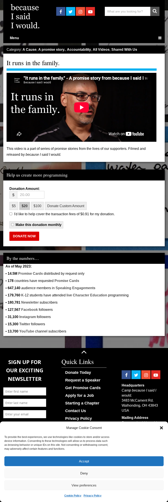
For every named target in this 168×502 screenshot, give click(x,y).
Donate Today (78, 372)
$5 (14, 206)
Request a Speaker (82, 380)
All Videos (101, 49)
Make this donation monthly (38, 225)
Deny (84, 473)
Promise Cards (30, 273)
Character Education (90, 295)
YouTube (26, 331)
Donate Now (24, 236)
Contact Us (75, 411)
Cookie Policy (72, 495)
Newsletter (30, 302)
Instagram (27, 317)
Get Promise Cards (83, 388)
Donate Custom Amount (65, 206)
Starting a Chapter (82, 403)
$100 (37, 206)
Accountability (79, 49)
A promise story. (51, 49)
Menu (14, 38)
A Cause (30, 49)
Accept (84, 461)
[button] (161, 428)
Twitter (24, 324)
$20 (25, 206)
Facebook (29, 309)
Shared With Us (124, 49)
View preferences (84, 485)
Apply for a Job (79, 395)
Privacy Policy (93, 495)
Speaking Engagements (75, 288)
